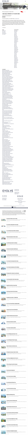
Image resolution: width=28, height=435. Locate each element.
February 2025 (16, 47)
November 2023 (16, 60)
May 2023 (15, 65)
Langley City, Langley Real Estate (6, 131)
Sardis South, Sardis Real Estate (6, 152)
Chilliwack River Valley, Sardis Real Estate (7, 90)
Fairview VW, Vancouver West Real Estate (7, 110)
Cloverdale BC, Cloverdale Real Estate (6, 94)
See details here (17, 18)
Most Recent (15, 30)
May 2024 (15, 55)
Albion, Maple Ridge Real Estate (6, 73)
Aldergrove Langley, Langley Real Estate (7, 74)
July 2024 (15, 53)
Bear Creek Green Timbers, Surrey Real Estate (7, 77)
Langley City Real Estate (5, 130)
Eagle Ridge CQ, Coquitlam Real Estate (6, 103)
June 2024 (15, 54)
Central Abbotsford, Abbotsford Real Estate (7, 84)
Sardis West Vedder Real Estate (6, 154)
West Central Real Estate (5, 176)
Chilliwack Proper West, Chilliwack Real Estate (7, 89)
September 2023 (16, 62)
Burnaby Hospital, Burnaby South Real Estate (7, 81)
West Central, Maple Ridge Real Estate (6, 177)
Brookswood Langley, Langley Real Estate (7, 80)
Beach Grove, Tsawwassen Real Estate (7, 76)
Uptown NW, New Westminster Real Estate (7, 170)
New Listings (3, 31)
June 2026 (15, 33)
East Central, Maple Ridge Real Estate (6, 105)
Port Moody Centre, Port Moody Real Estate (7, 146)
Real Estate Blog (4, 33)
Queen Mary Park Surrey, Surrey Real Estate (7, 149)
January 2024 (15, 58)
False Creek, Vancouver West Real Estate (7, 111)
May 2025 (15, 44)
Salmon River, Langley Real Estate (6, 151)
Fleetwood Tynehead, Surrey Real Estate (7, 112)
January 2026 (15, 37)
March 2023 (15, 67)
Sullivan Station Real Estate (5, 163)
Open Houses (4, 32)
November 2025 (16, 39)
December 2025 (16, 38)
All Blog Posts (4, 30)
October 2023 (15, 61)
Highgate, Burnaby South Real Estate (6, 126)
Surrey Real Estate (4, 167)
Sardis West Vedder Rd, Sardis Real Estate (7, 153)
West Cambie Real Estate (5, 175)
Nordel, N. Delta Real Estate (5, 141)
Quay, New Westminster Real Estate (6, 148)
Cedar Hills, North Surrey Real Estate (6, 83)
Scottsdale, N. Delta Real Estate (6, 155)
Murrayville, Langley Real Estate (6, 140)
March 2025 (15, 46)
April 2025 (15, 45)
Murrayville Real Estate (5, 139)
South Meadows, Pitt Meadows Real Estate (7, 159)
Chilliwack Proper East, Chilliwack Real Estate (7, 88)
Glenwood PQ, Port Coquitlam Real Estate (7, 117)
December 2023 (16, 59)
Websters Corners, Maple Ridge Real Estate (7, 174)
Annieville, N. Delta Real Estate (6, 75)
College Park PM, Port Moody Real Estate (7, 95)
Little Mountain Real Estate (5, 133)
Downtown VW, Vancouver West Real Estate (7, 102)
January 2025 (15, 48)
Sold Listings (3, 34)
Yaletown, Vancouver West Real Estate (6, 184)
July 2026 (15, 32)
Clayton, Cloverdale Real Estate (6, 92)
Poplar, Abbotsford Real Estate (6, 145)
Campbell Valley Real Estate (5, 82)
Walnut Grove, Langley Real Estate (6, 173)
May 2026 (15, 34)
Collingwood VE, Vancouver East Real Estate (7, 96)
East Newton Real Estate (5, 106)
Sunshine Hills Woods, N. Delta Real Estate (7, 166)
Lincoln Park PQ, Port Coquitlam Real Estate (7, 132)
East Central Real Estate (5, 104)
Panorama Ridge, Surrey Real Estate (6, 144)
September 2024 (16, 51)
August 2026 (15, 31)
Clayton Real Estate (4, 91)
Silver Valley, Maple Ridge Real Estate (6, 156)
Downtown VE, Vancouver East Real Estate (7, 101)
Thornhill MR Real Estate (5, 168)
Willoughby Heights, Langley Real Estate (7, 183)
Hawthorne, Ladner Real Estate (6, 125)
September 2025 (16, 41)
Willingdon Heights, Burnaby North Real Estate (7, 181)
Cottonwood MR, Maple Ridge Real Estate (7, 97)
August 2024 (15, 52)
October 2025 (15, 40)
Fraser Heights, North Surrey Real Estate (7, 113)
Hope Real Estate (4, 127)
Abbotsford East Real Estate (5, 70)
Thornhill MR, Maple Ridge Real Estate (6, 169)
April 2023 (15, 66)
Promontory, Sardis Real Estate (6, 147)
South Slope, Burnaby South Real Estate (7, 160)
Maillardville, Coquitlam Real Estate (6, 134)
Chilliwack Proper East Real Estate (6, 87)
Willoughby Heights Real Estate (6, 182)
